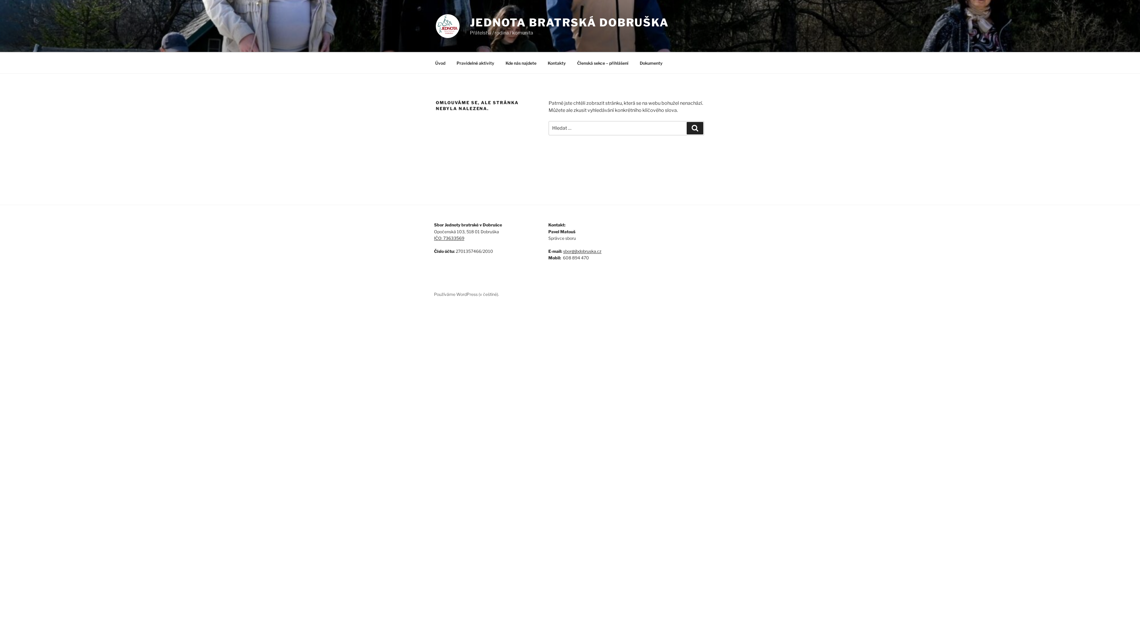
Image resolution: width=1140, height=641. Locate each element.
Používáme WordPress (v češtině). (466, 294)
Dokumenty (651, 63)
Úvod (440, 63)
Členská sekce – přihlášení (602, 63)
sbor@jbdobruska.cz (582, 251)
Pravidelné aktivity (475, 63)
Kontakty (557, 63)
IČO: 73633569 (449, 238)
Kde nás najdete (521, 63)
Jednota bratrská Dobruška (569, 22)
